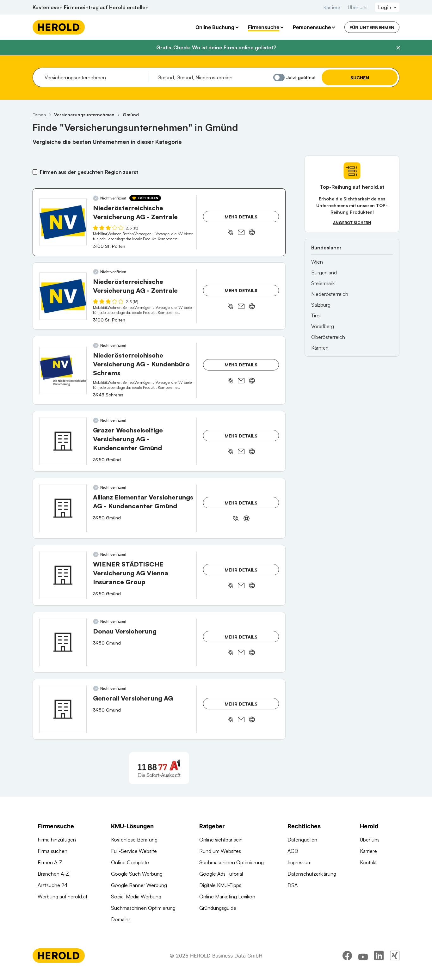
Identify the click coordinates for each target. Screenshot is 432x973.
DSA (292, 885)
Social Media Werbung (136, 896)
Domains (121, 919)
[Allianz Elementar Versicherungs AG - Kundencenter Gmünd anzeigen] (63, 508)
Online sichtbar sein (221, 839)
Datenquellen (302, 839)
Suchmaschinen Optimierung (143, 908)
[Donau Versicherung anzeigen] (63, 642)
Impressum (299, 862)
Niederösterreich (329, 294)
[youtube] (363, 955)
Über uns (357, 7)
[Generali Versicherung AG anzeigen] (63, 709)
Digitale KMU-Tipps (220, 885)
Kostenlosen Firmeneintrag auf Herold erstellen (91, 7)
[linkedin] (379, 955)
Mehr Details (241, 216)
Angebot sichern (352, 222)
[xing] (394, 955)
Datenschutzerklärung (311, 874)
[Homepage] (59, 27)
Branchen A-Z (53, 874)
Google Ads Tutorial (221, 874)
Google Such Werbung (137, 874)
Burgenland (324, 272)
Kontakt (368, 862)
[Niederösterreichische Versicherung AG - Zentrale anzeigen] (63, 222)
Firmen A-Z (50, 862)
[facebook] (347, 955)
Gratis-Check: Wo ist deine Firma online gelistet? (216, 47)
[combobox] (94, 77)
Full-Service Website (134, 851)
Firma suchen (52, 851)
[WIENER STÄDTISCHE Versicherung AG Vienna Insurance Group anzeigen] (63, 575)
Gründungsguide (217, 908)
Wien (317, 262)
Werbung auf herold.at (62, 896)
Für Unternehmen (371, 27)
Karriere (331, 7)
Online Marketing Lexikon (227, 896)
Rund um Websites (220, 851)
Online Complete (130, 862)
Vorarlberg (322, 326)
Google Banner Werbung (139, 885)
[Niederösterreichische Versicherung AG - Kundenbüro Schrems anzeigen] (63, 370)
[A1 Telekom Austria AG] (159, 768)
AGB (292, 851)
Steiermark (323, 283)
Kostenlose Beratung (134, 839)
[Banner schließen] (398, 48)
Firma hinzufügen (57, 839)
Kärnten (320, 348)
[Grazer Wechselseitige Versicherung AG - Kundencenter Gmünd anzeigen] (63, 441)
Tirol (316, 315)
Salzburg (320, 305)
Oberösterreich (328, 337)
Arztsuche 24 (52, 885)
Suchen (359, 77)
